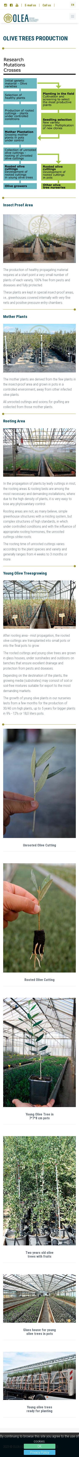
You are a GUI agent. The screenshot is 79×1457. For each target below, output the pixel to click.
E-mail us (30, 5)
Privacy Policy (39, 1452)
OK (39, 1446)
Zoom (39, 783)
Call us (47, 5)
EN (72, 4)
